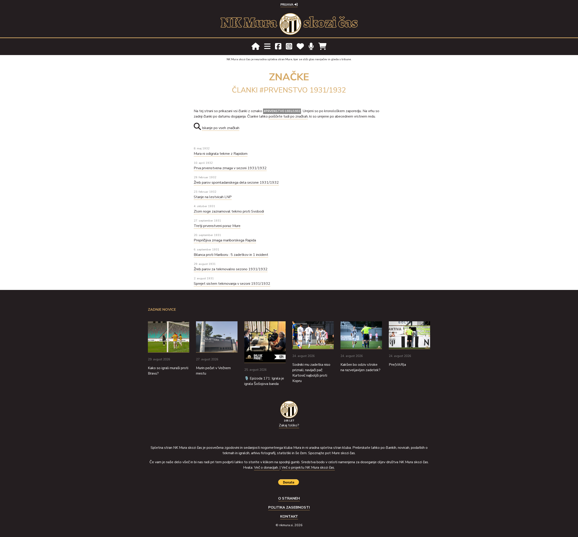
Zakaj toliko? (289, 425)
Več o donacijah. (267, 467)
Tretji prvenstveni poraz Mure (217, 225)
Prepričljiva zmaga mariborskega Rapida (225, 240)
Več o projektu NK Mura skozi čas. (308, 467)
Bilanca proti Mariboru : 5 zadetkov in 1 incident (231, 254)
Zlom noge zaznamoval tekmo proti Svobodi (229, 211)
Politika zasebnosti (289, 507)
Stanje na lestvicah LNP (213, 196)
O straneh (289, 498)
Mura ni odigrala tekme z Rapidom (220, 153)
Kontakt (289, 516)
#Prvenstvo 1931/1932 (282, 111)
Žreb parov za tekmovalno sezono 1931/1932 (231, 269)
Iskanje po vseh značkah (220, 127)
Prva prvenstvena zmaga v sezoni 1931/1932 (230, 168)
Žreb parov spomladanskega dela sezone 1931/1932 (236, 182)
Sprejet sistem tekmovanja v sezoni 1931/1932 (232, 283)
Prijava (287, 4)
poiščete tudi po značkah (288, 116)
